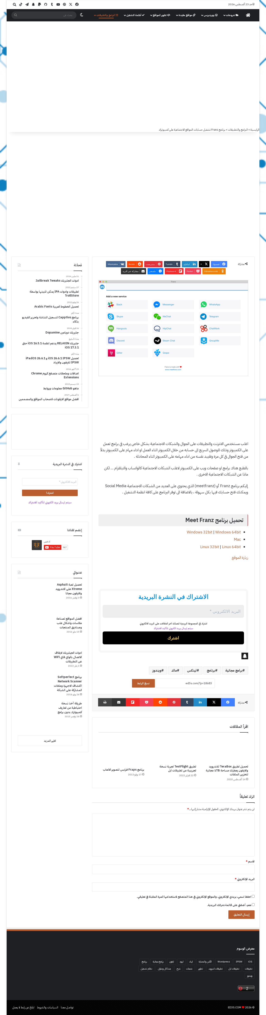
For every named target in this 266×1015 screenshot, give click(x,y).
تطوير (200, 969)
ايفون (171, 962)
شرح (178, 969)
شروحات (231, 15)
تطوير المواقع (160, 15)
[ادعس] (161, 43)
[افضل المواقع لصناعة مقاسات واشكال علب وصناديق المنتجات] (33, 632)
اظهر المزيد (50, 741)
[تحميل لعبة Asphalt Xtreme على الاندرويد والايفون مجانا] (33, 598)
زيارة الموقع (240, 557)
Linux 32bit (209, 547)
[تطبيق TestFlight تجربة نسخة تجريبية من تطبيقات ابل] (173, 749)
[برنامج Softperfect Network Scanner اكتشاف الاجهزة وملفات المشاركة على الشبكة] (33, 686)
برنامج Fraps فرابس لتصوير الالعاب (123, 769)
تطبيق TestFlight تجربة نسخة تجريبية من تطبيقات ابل (177, 768)
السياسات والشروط (47, 1007)
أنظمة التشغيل (134, 15)
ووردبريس (209, 15)
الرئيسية (254, 130)
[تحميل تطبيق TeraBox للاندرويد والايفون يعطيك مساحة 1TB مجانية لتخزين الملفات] (225, 749)
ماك (174, 670)
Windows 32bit (199, 532)
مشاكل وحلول (164, 969)
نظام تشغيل (146, 969)
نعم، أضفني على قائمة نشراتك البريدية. (229, 905)
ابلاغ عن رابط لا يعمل (23, 1007)
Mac (237, 539)
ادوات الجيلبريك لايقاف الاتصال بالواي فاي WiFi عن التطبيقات (68, 657)
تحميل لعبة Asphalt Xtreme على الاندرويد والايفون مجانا (68, 589)
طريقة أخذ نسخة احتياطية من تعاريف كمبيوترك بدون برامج (70, 707)
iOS (250, 962)
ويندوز (156, 670)
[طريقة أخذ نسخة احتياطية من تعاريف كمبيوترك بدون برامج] (33, 716)
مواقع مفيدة (186, 15)
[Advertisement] (133, 96)
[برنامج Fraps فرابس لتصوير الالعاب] (121, 751)
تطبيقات (248, 969)
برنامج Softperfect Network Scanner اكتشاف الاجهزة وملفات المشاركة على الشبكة (68, 683)
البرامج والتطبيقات (106, 15)
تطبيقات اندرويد (216, 969)
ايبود (181, 962)
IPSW (239, 962)
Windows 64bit (228, 532)
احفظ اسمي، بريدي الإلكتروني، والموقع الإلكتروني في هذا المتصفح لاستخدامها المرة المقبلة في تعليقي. (194, 897)
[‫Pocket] (146, 702)
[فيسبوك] (228, 702)
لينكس (192, 670)
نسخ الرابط (143, 683)
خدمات (189, 969)
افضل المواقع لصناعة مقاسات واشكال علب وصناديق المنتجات (69, 623)
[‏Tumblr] (187, 702)
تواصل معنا (67, 1007)
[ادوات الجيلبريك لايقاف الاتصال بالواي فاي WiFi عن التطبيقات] (33, 661)
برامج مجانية (233, 670)
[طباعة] (105, 702)
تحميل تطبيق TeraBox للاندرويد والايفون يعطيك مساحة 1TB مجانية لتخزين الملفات (227, 770)
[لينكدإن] (200, 702)
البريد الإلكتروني (245, 879)
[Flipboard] (133, 702)
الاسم (250, 861)
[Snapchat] (173, 656)
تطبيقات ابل (233, 969)
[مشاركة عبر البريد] (119, 702)
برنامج (211, 670)
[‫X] (214, 702)
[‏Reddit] (160, 702)
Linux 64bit (231, 547)
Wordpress (224, 962)
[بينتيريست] (174, 702)
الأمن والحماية (205, 962)
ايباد (191, 962)
